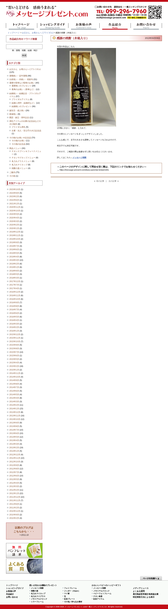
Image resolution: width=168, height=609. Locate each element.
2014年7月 (14, 387)
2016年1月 (14, 331)
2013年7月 (14, 430)
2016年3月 (14, 324)
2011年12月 (14, 497)
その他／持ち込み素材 (73, 602)
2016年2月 (14, 327)
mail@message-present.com (128, 12)
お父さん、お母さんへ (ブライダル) (37, 33)
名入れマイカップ (19, 165)
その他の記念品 (18, 144)
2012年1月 (14, 493)
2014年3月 (14, 401)
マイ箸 (67, 593)
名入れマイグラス (38, 596)
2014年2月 (14, 405)
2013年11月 (14, 416)
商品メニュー (15, 148)
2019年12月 (14, 232)
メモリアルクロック (39, 599)
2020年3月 (14, 221)
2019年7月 (14, 246)
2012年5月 (14, 479)
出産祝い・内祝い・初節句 (21, 79)
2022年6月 (14, 200)
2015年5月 (14, 359)
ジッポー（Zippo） (72, 591)
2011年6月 (14, 504)
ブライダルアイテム (20, 99)
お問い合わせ (146, 26)
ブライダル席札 (18, 127)
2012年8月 (14, 469)
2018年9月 (14, 271)
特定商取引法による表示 (144, 597)
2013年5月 (14, 437)
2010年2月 (14, 518)
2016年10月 (14, 299)
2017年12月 (14, 281)
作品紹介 (115, 26)
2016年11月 (14, 295)
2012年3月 (14, 486)
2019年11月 (14, 235)
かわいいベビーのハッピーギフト (106, 585)
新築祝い (13, 114)
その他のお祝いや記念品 (20, 138)
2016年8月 (14, 306)
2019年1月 (14, 267)
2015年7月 (14, 352)
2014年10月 (14, 377)
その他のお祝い (18, 140)
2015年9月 (14, 345)
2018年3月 (14, 278)
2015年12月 (14, 334)
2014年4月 (14, 398)
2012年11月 (14, 458)
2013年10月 (14, 419)
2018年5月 (14, 274)
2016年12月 (14, 292)
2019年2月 (14, 264)
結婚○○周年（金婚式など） (24, 103)
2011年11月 (14, 500)
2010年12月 (14, 511)
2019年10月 (14, 239)
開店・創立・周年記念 (19, 117)
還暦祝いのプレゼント (21, 86)
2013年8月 (14, 426)
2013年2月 (14, 447)
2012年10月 (14, 462)
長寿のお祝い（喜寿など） (23, 89)
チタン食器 (97, 596)
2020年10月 (14, 211)
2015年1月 (14, 370)
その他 (12, 176)
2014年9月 (14, 380)
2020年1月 (14, 228)
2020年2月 (14, 225)
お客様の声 (83, 26)
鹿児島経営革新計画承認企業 (145, 594)
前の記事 (100, 181)
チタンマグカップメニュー (23, 158)
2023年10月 (14, 189)
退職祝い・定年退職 (18, 76)
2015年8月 (14, 348)
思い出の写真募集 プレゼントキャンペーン (24, 550)
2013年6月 (14, 433)
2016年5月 (14, 317)
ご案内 (12, 172)
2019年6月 (14, 249)
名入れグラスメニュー (21, 161)
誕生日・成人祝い (17, 110)
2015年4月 (14, 362)
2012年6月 (14, 476)
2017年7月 (14, 285)
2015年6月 (14, 355)
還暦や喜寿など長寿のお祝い (22, 83)
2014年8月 (14, 384)
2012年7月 (14, 472)
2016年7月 (14, 309)
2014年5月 (14, 394)
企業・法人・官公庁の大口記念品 (26, 130)
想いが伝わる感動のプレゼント (43, 585)
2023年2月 (14, 196)
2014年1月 (14, 408)
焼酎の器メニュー (19, 168)
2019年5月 (14, 253)
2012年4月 (14, 483)
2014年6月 (14, 391)
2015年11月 (14, 338)
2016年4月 (14, 320)
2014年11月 (14, 373)
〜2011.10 (24, 531)
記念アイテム (98, 599)
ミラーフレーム (37, 602)
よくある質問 (24, 566)
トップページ (21, 26)
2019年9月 (14, 242)
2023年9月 (14, 193)
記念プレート (69, 599)
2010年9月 (14, 515)
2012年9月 (14, 465)
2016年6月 (14, 313)
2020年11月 (14, 207)
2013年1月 (14, 451)
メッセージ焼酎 (37, 588)
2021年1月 (14, 204)
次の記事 (112, 181)
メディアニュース (141, 588)
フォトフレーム (70, 588)
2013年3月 (14, 444)
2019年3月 (14, 260)
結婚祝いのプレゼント (21, 106)
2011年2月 (14, 508)
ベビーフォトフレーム (102, 593)
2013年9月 (14, 423)
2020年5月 (14, 214)
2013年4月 (14, 440)
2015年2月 (14, 366)
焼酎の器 (34, 591)
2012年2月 (14, 490)
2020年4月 (14, 218)
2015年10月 (14, 341)
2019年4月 (14, 257)
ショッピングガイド (52, 26)
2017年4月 (14, 288)
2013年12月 (14, 412)
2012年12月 (14, 454)
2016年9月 (14, 302)
